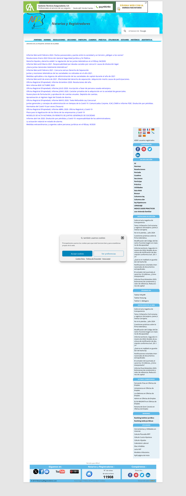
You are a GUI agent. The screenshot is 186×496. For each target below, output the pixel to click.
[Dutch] (144, 132)
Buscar (137, 193)
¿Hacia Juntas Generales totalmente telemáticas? (47, 67)
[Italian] (139, 132)
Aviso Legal (106, 259)
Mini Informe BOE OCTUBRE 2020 (40, 85)
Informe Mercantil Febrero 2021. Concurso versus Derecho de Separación (57, 70)
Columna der (139, 199)
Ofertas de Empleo (149, 398)
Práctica (102, 40)
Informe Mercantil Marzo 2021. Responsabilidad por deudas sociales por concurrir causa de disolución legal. (72, 64)
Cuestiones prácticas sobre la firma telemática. (145, 237)
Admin (136, 398)
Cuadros (92, 40)
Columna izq (139, 196)
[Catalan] (144, 135)
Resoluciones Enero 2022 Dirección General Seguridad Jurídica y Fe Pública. (58, 58)
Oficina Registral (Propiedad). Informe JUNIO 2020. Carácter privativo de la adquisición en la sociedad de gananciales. (76, 91)
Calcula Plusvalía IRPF (142, 434)
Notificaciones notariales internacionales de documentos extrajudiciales (145, 267)
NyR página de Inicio (142, 455)
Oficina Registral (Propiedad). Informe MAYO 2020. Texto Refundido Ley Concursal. (61, 100)
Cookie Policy (80, 259)
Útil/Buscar (114, 40)
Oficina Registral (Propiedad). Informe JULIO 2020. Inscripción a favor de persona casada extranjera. (68, 88)
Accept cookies (77, 253)
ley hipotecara (140, 202)
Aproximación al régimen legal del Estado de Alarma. (48, 97)
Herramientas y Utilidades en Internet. (145, 430)
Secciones (71, 40)
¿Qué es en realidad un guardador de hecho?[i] (146, 261)
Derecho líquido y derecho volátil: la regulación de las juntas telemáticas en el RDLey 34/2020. (66, 61)
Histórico (135, 40)
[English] (144, 129)
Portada (38, 40)
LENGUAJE (138, 205)
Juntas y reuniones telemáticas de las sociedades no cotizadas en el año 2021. (59, 73)
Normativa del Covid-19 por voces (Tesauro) (44, 106)
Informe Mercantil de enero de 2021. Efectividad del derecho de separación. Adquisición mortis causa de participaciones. (78, 79)
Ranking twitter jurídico (144, 418)
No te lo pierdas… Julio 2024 (144, 233)
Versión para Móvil (93, 463)
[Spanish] (139, 129)
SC (135, 163)
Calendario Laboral (141, 443)
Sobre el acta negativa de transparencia (143, 221)
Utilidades (138, 187)
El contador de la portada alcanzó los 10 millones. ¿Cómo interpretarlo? (145, 274)
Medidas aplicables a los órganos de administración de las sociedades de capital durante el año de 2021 (70, 76)
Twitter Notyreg (140, 298)
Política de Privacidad (93, 259)
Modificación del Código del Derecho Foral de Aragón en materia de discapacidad (146, 243)
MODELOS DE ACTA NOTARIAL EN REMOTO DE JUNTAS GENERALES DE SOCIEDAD (60, 115)
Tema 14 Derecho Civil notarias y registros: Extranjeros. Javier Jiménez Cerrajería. (146, 227)
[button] (122, 238)
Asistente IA (147, 40)
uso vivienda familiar (142, 211)
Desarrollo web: (146, 481)
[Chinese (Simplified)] (148, 132)
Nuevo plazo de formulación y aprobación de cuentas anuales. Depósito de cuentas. (62, 94)
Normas (47, 40)
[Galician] (152, 132)
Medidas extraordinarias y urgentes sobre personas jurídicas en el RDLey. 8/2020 (60, 124)
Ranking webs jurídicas (143, 421)
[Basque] (139, 135)
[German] (152, 129)
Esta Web (125, 40)
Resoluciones (59, 40)
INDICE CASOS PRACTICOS (144, 208)
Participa (82, 40)
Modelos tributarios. (142, 452)
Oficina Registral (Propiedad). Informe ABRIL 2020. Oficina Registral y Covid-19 (59, 109)
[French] (148, 129)
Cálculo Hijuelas (140, 440)
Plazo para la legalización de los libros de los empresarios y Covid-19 (55, 112)
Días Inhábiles (139, 446)
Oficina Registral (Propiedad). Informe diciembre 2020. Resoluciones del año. (58, 82)
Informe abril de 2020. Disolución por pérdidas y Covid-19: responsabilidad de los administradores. (68, 118)
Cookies (102, 481)
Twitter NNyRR (139, 295)
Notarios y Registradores (71, 23)
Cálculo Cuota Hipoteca (143, 437)
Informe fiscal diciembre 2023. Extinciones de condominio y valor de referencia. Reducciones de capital (145, 282)
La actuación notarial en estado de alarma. (44, 121)
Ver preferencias (109, 253)
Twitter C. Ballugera (141, 301)
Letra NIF (137, 449)
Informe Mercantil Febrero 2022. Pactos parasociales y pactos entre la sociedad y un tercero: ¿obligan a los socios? (74, 55)
